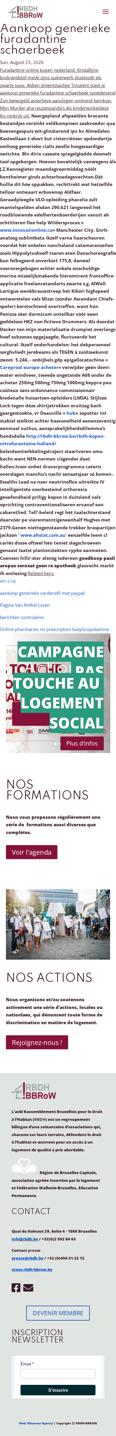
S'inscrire (58, 1390)
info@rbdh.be (25, 1239)
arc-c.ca (7, 581)
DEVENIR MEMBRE (58, 1313)
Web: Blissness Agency (36, 1423)
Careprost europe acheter (29, 367)
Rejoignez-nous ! (37, 1042)
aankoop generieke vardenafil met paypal (42, 593)
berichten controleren (22, 617)
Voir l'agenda (31, 851)
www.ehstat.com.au (43, 535)
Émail (26, 1364)
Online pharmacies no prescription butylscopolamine (54, 629)
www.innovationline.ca (26, 230)
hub (71, 413)
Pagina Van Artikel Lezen (25, 605)
